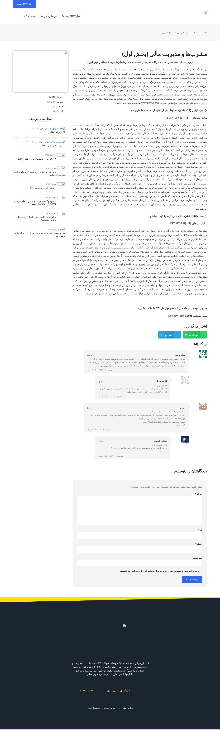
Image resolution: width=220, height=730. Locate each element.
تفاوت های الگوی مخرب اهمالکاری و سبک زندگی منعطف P (36, 218)
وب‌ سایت (197, 557)
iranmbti (162, 381)
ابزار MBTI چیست (24, 4)
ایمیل (198, 543)
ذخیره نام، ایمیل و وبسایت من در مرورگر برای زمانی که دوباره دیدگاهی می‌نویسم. (159, 570)
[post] (54, 128)
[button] (195, 334)
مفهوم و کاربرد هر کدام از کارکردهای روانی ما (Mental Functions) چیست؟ (34, 202)
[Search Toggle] (16, 16)
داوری (182, 407)
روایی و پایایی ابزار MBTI (53, 145)
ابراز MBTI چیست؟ (71, 16)
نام (200, 529)
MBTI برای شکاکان (57, 132)
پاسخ (89, 354)
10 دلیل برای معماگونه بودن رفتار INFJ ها (37, 158)
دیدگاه (198, 493)
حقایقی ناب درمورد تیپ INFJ (42, 187)
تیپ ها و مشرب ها (48, 16)
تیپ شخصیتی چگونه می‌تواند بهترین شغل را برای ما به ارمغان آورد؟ (40, 234)
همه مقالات (29, 16)
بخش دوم (145, 448)
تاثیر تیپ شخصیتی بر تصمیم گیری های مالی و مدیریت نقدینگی (39, 173)
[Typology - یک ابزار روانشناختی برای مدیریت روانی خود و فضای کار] (197, 16)
